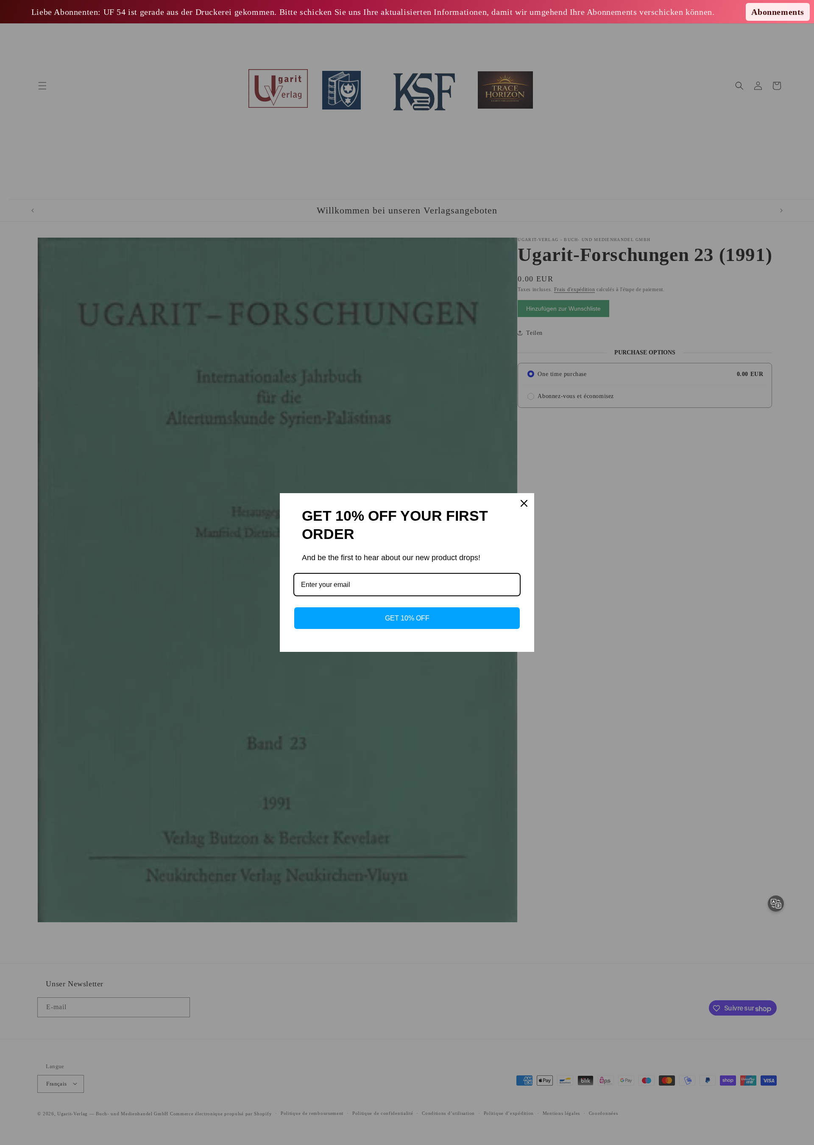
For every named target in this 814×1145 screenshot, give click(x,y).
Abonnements (777, 12)
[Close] (524, 503)
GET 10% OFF (407, 618)
